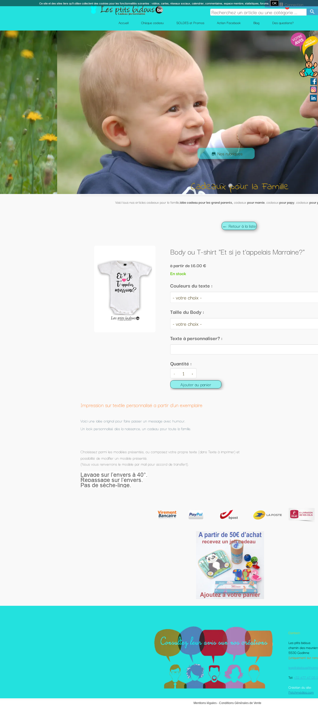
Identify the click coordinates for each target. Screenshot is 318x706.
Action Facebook (229, 22)
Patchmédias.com (301, 692)
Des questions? (283, 22)
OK (274, 3)
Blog (256, 22)
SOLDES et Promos (190, 22)
